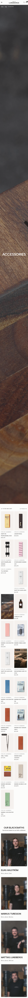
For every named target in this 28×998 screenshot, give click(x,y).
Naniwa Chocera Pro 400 (7, 813)
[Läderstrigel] (20, 521)
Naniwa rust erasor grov (20, 728)
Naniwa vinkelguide (20, 643)
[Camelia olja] (20, 603)
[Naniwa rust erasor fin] (20, 686)
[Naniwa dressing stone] (7, 771)
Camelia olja (18, 616)
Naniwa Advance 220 (20, 784)
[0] (26, 2)
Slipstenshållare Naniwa (6, 563)
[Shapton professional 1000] (7, 521)
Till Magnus (4, 571)
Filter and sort (7, 508)
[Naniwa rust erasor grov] (20, 714)
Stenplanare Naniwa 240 (20, 563)
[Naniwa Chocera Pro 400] (7, 799)
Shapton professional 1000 (6, 534)
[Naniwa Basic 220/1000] (20, 743)
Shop (6, 6)
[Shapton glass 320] (7, 658)
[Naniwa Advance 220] (20, 771)
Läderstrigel (18, 533)
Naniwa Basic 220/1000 (18, 756)
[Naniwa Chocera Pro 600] (7, 686)
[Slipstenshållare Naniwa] (7, 549)
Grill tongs (4, 755)
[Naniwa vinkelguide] (20, 630)
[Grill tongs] (7, 743)
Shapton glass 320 (6, 671)
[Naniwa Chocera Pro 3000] (7, 630)
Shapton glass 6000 (20, 590)
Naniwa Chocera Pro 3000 (7, 643)
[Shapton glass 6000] (20, 577)
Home (2, 6)
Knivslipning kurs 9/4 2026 (20, 672)
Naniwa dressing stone (6, 785)
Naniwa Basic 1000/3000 (5, 728)
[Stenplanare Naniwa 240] (20, 549)
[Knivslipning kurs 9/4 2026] (20, 658)
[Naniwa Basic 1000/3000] (7, 714)
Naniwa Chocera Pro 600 (7, 700)
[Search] (24, 2)
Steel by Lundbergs (6, 531)
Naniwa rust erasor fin (20, 700)
